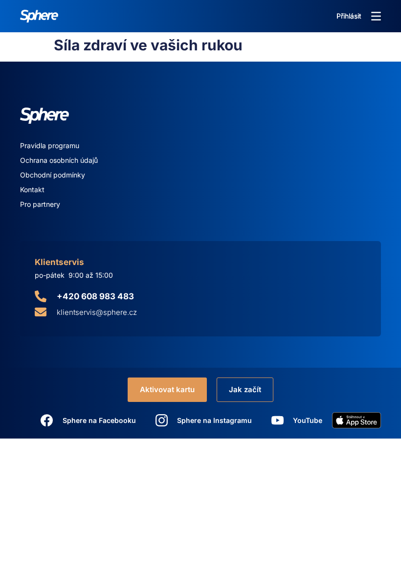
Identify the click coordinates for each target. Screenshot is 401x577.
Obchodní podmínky (52, 175)
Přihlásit (348, 16)
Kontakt (32, 189)
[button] (376, 16)
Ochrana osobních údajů (59, 160)
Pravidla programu (49, 145)
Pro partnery (40, 204)
